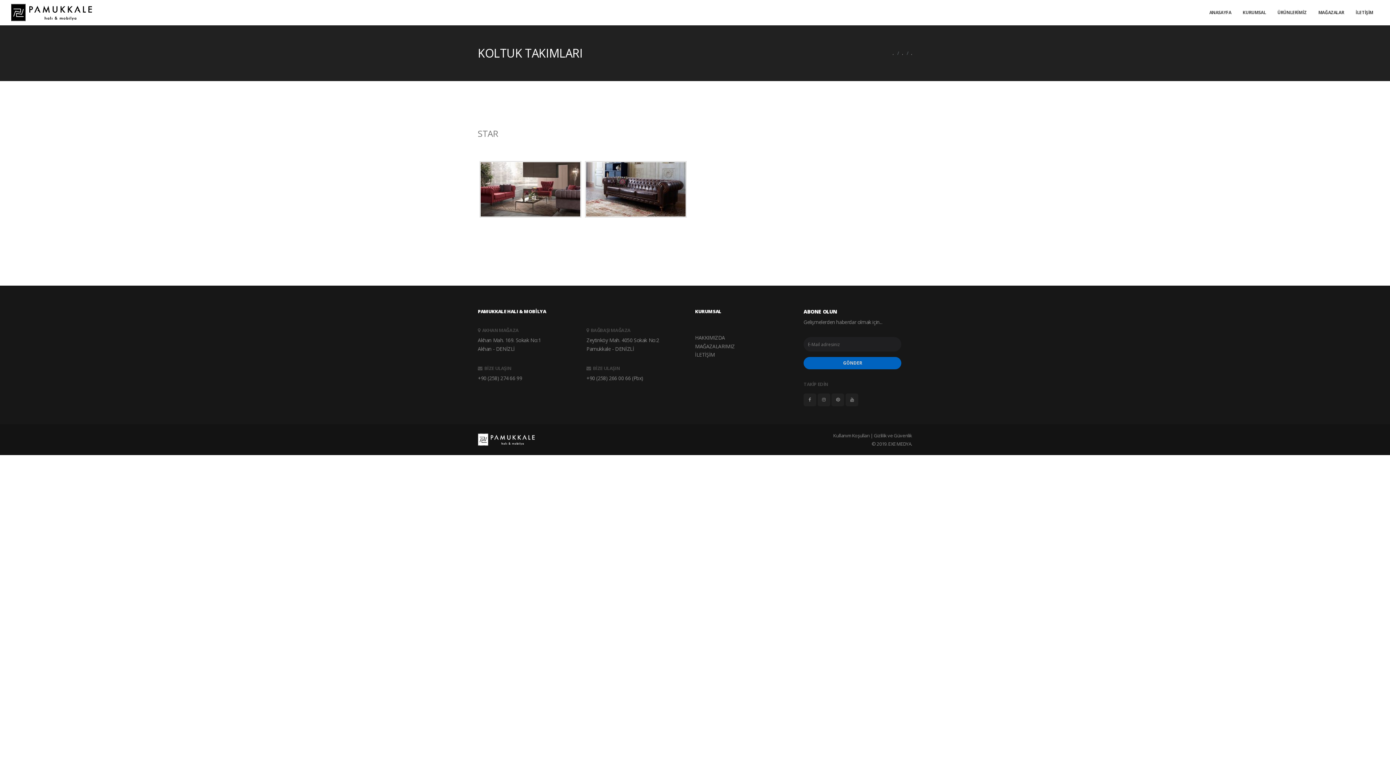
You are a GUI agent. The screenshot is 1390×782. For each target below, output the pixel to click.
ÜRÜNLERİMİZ (1292, 12)
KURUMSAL (1254, 12)
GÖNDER (852, 363)
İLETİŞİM (1364, 12)
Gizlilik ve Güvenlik (893, 435)
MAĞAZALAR (1331, 12)
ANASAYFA (1220, 12)
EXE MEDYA (899, 444)
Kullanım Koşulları (851, 435)
